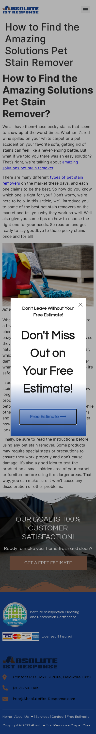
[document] (48, 367)
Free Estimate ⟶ (48, 416)
